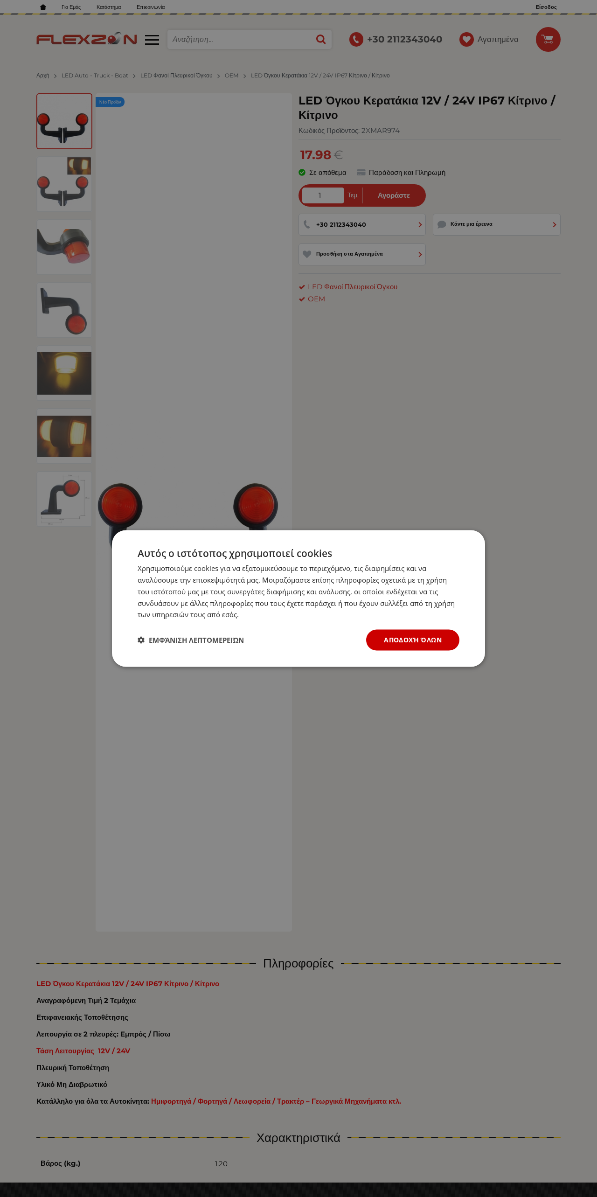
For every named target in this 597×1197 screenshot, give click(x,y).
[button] (191, 640)
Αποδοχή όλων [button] (413, 639)
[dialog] (298, 598)
